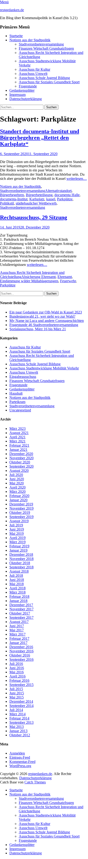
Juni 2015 (16, 693)
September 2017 (21, 617)
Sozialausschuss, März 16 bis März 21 (37, 329)
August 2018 (19, 571)
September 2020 (21, 466)
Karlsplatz (36, 199)
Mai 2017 (16, 630)
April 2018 (17, 588)
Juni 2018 (16, 580)
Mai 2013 (16, 727)
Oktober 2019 (19, 513)
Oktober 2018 (19, 563)
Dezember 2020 (21, 454)
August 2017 (19, 622)
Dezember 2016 (21, 647)
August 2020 (19, 471)
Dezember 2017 (21, 605)
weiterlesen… (76, 179)
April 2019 (17, 538)
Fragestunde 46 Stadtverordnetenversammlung (43, 325)
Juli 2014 (16, 710)
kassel (50, 199)
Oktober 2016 (19, 655)
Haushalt (16, 393)
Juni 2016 (16, 668)
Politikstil (7, 203)
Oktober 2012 (19, 735)
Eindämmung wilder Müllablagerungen (29, 281)
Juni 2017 (16, 626)
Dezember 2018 (21, 554)
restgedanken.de (12, 10)
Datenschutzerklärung (25, 99)
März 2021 (17, 441)
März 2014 (17, 714)
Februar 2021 (19, 445)
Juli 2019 (16, 525)
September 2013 (21, 722)
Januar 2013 (18, 731)
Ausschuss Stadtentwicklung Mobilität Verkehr (44, 368)
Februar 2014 (19, 718)
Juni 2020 (16, 479)
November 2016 (21, 651)
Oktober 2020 (19, 462)
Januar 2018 (18, 601)
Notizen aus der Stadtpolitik (29, 40)
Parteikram (17, 402)
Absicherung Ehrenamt (38, 277)
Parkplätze (65, 199)
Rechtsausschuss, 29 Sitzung (33, 217)
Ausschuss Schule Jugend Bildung (44, 78)
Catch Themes (35, 782)
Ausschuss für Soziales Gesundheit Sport (49, 82)
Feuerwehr (68, 281)
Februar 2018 (19, 596)
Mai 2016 (16, 672)
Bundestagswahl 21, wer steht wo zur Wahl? (42, 316)
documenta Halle (67, 195)
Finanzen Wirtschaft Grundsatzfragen (46, 48)
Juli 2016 (16, 664)
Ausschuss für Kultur (34, 69)
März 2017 (17, 634)
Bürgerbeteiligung (39, 195)
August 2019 (19, 521)
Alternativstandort (58, 191)
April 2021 (17, 437)
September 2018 (21, 567)
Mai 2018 (16, 584)
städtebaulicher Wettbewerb (36, 203)
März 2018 (17, 592)
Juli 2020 (16, 475)
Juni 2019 (16, 529)
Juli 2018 (16, 575)
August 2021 (19, 433)
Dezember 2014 (21, 701)
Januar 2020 (18, 500)
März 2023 (17, 429)
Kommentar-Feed (22, 762)
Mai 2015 (16, 697)
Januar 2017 (18, 643)
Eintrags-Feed (19, 757)
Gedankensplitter (21, 90)
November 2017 (21, 609)
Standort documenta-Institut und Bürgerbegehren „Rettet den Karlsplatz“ (39, 137)
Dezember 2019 (21, 504)
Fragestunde (28, 86)
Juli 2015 (16, 689)
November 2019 (21, 508)
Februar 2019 (19, 546)
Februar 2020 (19, 496)
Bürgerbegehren (12, 195)
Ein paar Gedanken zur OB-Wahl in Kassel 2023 (45, 312)
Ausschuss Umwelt (33, 74)
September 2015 (21, 685)
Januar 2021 (18, 450)
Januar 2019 (18, 550)
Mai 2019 (16, 534)
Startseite (16, 36)
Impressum (17, 95)
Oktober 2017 (19, 613)
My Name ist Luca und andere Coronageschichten (46, 321)
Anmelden (17, 753)
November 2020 (21, 458)
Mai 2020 (16, 483)
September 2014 (21, 706)
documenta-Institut (13, 199)
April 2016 (17, 676)
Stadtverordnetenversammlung (41, 44)
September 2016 (21, 659)
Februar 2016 (19, 680)
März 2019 (17, 542)
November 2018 (21, 559)
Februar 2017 (19, 638)
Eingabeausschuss (22, 377)
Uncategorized (20, 410)
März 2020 (17, 492)
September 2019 (21, 517)
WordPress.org (20, 766)
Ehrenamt (64, 277)
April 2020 (17, 487)
